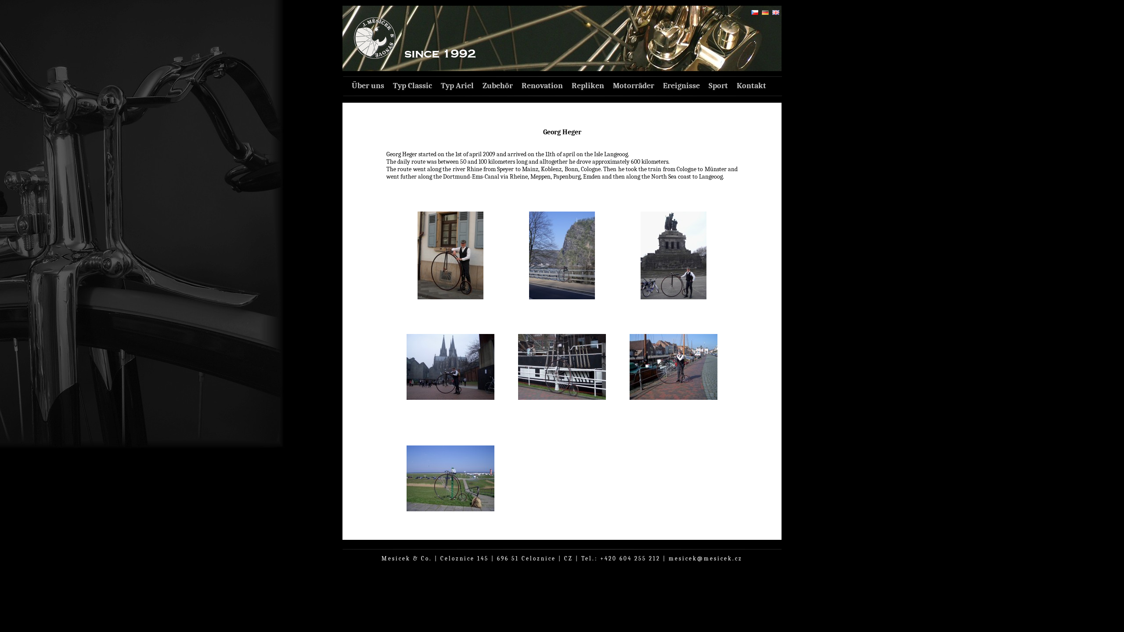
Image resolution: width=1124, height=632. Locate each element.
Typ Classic (412, 85)
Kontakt (751, 85)
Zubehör (498, 85)
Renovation (542, 85)
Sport (718, 85)
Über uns (368, 85)
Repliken (588, 85)
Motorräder (633, 85)
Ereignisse (681, 85)
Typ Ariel (457, 85)
